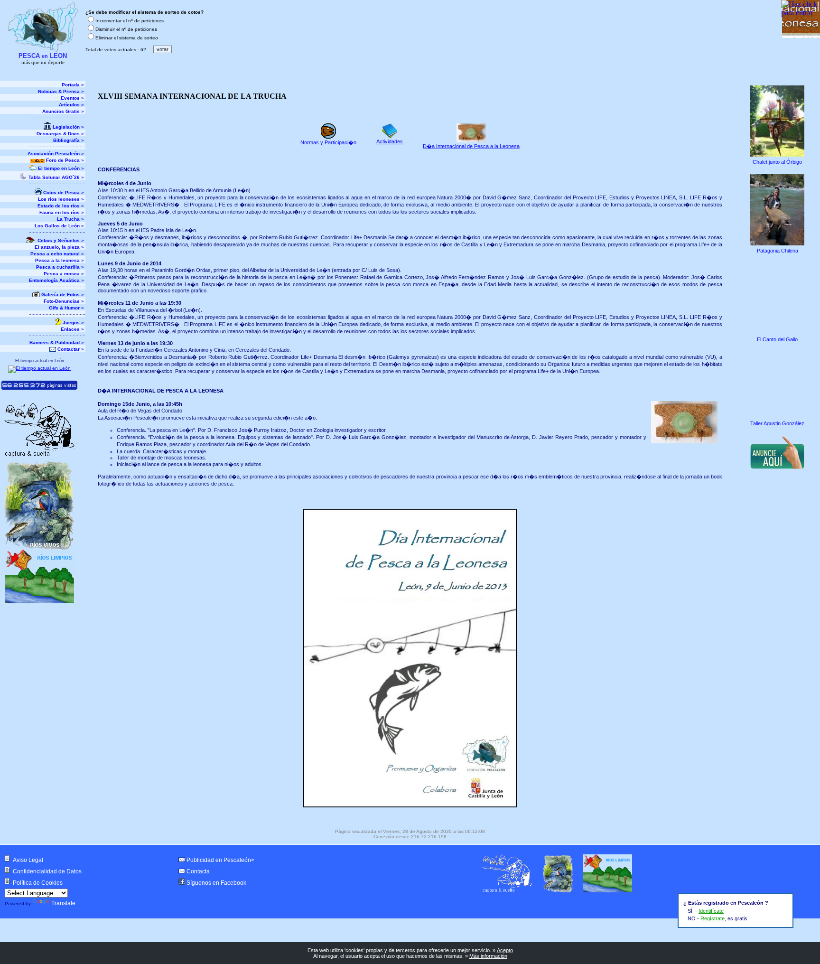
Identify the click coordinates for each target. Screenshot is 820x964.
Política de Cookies (38, 883)
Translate (63, 903)
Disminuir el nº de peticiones (126, 29)
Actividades (389, 141)
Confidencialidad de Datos (47, 871)
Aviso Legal (28, 860)
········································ (56, 118)
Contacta (198, 871)
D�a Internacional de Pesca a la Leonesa (471, 146)
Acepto (505, 950)
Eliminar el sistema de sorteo (126, 37)
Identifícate (711, 911)
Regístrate (712, 918)
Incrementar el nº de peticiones (129, 20)
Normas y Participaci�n (328, 142)
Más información (488, 956)
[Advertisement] (778, 535)
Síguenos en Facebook (216, 883)
